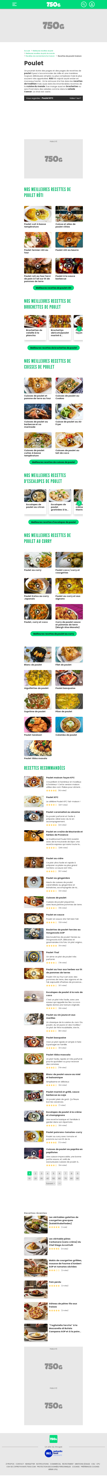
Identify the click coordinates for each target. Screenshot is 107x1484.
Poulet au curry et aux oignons (67, 597)
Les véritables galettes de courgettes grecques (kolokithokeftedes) (63, 1220)
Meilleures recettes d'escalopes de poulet (53, 522)
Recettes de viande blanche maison (40, 56)
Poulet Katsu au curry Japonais (36, 597)
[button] (78, 329)
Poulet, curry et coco (36, 622)
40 (47, 1178)
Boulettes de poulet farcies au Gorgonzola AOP (63, 931)
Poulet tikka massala (58, 1054)
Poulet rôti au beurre (67, 250)
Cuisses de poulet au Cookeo (67, 397)
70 (65, 1178)
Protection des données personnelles (54, 1467)
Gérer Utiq (53, 1469)
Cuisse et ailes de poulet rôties (65, 225)
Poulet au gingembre (58, 878)
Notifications (42, 1464)
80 (71, 1178)
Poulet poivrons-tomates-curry (64, 1132)
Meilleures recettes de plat (43, 51)
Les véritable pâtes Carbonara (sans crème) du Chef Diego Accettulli (65, 1242)
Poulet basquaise (56, 1037)
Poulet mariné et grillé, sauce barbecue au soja (62, 1093)
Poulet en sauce (55, 914)
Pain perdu (55, 1282)
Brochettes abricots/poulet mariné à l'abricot (60, 333)
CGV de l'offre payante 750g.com (21, 1467)
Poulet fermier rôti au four (36, 251)
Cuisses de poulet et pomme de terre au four (37, 397)
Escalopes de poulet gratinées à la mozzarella (59, 507)
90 (77, 1178)
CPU (98, 1464)
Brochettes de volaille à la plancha (34, 333)
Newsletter (30, 1464)
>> (59, 1183)
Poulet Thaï (52, 952)
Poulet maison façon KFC (60, 777)
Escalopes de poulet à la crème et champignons (64, 1114)
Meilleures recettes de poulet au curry (53, 633)
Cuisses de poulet (56, 897)
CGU (93, 1464)
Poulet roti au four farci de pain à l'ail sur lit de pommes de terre (37, 279)
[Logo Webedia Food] (53, 1453)
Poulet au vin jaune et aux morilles (60, 1016)
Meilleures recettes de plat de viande (40, 53)
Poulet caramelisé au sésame (63, 812)
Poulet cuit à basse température (35, 225)
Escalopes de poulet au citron (35, 505)
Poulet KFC (52, 797)
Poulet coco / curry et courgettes (67, 571)
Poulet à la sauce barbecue (65, 277)
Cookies (76, 1467)
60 (59, 1178)
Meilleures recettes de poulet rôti (53, 288)
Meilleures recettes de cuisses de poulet (53, 462)
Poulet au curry (32, 570)
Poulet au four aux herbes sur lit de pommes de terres (64, 971)
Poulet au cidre (54, 858)
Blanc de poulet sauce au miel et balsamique (63, 1076)
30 (41, 1178)
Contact (20, 1464)
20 (35, 1178)
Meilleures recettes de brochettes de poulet (53, 347)
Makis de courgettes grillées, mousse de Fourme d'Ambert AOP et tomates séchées (65, 1263)
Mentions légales (82, 1464)
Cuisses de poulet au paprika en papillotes (64, 1151)
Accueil (27, 51)
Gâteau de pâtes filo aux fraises (63, 1305)
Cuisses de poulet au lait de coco (67, 451)
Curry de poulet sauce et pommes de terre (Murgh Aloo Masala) (68, 625)
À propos (10, 1464)
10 (29, 1178)
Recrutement (68, 1464)
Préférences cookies (90, 1467)
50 (53, 1178)
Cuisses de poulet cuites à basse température (34, 453)
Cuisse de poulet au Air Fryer (68, 423)
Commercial (55, 1464)
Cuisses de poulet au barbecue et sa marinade (36, 424)
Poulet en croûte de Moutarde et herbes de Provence (64, 833)
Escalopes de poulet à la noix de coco (64, 994)
